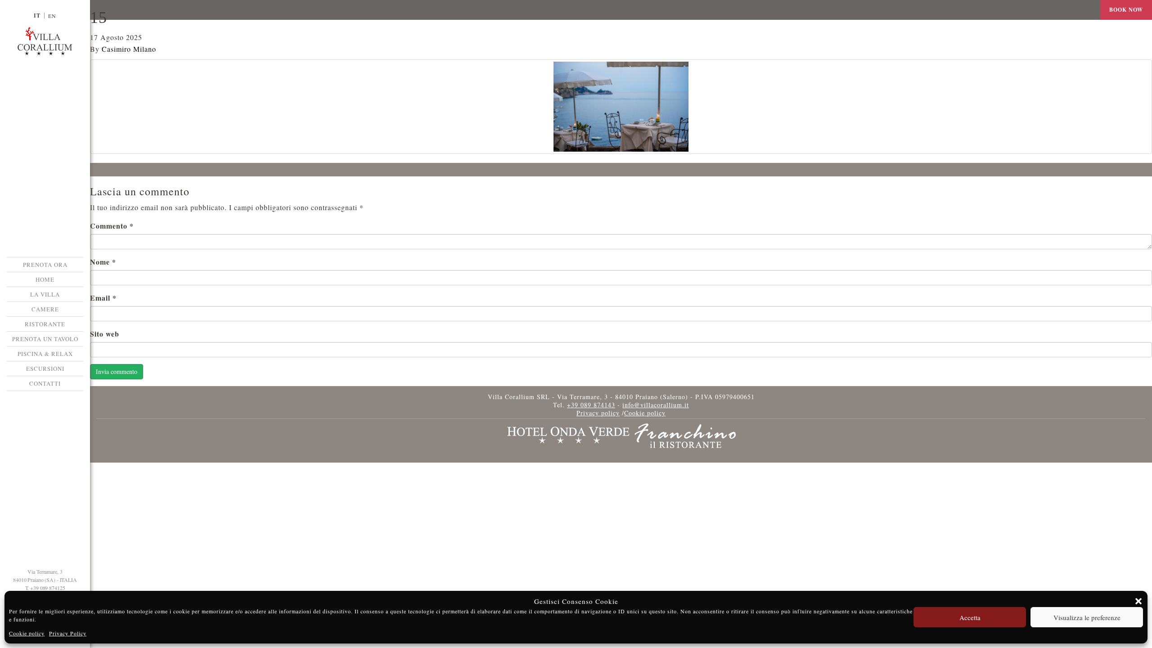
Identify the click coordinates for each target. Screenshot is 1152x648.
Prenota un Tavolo (45, 339)
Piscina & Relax (45, 354)
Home (45, 279)
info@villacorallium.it (655, 404)
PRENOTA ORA (45, 265)
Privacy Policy (67, 633)
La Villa (45, 294)
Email (103, 297)
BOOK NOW (1126, 10)
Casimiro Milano (129, 49)
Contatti (45, 383)
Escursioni (45, 368)
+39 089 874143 (591, 404)
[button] (1138, 601)
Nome (103, 261)
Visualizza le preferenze (1086, 617)
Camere (45, 309)
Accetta (970, 617)
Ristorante (45, 324)
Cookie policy (27, 633)
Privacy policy (598, 413)
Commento (112, 225)
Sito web (104, 333)
